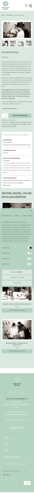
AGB (27, 420)
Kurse (20, 124)
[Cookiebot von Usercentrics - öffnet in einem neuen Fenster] (21, 211)
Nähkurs (25, 124)
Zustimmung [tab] (6, 216)
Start (3, 15)
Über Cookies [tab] (27, 216)
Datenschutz (19, 420)
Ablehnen (17, 283)
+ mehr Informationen (9, 109)
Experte (18, 122)
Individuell (14, 124)
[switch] (29, 253)
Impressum (9, 420)
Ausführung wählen (17, 310)
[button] (29, 23)
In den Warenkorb (20, 115)
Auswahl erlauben (17, 277)
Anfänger (9, 15)
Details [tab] (17, 216)
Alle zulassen (17, 272)
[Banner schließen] (31, 210)
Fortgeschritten (27, 122)
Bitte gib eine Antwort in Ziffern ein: (11, 471)
